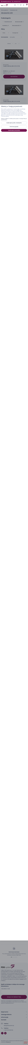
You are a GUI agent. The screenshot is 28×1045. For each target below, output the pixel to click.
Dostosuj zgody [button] (14, 126)
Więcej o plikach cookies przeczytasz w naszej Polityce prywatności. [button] (14, 119)
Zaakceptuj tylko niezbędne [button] (14, 123)
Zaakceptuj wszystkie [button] (14, 130)
